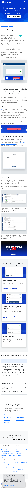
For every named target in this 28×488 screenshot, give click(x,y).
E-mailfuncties (4, 449)
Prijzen (2, 447)
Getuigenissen (19, 455)
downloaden (16, 122)
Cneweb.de (7, 420)
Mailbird (3, 109)
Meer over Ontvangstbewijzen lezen (12, 344)
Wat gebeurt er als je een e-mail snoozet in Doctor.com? (12, 387)
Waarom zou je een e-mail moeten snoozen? (13, 380)
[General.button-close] (23, 476)
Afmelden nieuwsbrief (6, 467)
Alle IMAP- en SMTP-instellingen (20, 462)
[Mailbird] (7, 2)
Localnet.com (7, 415)
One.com (6, 422)
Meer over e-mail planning (10, 288)
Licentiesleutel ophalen (6, 464)
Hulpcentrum (4, 462)
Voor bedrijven (19, 453)
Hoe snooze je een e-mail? (8, 383)
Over (17, 447)
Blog (2, 457)
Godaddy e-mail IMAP (17, 471)
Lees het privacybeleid (9, 485)
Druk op (17, 451)
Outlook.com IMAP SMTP (18, 466)
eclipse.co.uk (7, 417)
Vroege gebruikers (5, 466)
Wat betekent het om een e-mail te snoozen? (13, 361)
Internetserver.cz (19, 415)
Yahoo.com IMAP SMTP (18, 469)
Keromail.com (20, 417)
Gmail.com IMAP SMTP (17, 464)
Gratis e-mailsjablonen (6, 451)
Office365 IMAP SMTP (17, 467)
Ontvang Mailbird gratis (14, 16)
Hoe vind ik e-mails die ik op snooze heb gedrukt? (12, 392)
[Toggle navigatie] (24, 2)
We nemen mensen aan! (21, 449)
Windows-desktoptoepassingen (8, 455)
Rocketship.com (20, 420)
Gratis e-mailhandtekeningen (7, 453)
